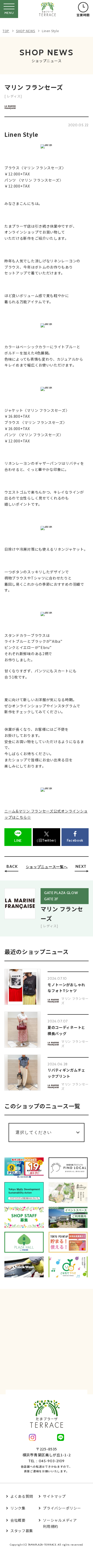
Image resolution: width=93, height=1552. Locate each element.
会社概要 (18, 1520)
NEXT (81, 866)
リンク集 (18, 1508)
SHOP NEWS (25, 31)
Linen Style (50, 31)
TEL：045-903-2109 (46, 1461)
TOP (6, 31)
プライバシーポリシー (62, 1508)
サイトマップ (54, 1496)
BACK (12, 866)
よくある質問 (21, 1496)
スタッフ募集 (21, 1530)
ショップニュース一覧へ (47, 866)
